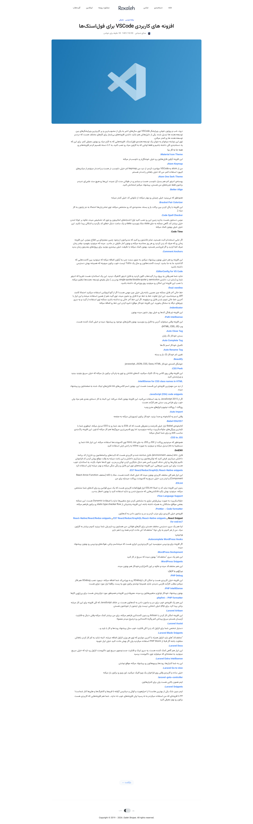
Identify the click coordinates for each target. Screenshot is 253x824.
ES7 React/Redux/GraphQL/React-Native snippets (156, 470)
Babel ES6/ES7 (175, 421)
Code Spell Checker (172, 215)
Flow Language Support (170, 496)
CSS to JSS (177, 438)
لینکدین (89, 8)
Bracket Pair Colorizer (171, 202)
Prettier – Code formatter (169, 509)
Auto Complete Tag (173, 340)
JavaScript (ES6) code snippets (166, 394)
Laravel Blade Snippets (170, 633)
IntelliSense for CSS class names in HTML (160, 381)
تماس (145, 8)
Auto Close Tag (175, 331)
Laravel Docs (176, 646)
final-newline (176, 288)
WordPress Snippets (172, 562)
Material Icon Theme (172, 154)
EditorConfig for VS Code (170, 271)
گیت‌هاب (76, 8)
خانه (170, 8)
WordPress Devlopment (170, 552)
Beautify (178, 359)
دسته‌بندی (158, 8)
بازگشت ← (126, 782)
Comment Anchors (173, 252)
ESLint (179, 483)
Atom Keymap (175, 164)
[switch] (127, 810)
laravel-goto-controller (170, 677)
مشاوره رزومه (104, 8)
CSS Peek (177, 369)
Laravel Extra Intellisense (169, 659)
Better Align (176, 190)
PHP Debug (177, 576)
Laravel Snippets (174, 687)
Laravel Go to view (173, 668)
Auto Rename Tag (173, 350)
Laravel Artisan (175, 611)
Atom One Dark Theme (171, 177)
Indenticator (176, 308)
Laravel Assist (175, 624)
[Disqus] (126, 739)
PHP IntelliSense (174, 588)
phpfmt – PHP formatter (170, 598)
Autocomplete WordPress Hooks (165, 539)
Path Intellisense (174, 317)
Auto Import (176, 412)
